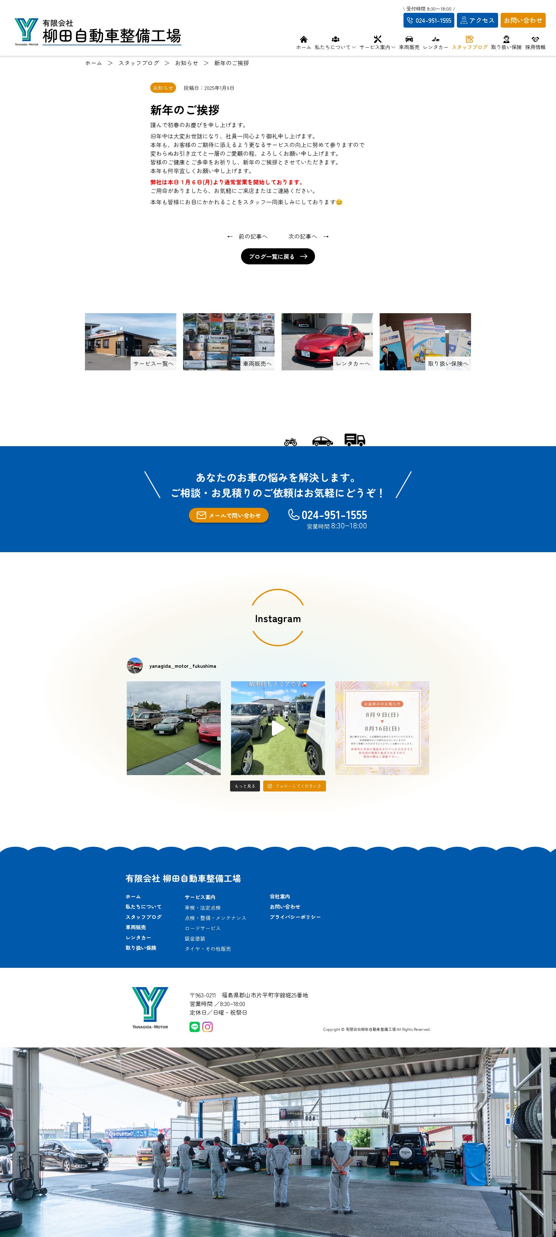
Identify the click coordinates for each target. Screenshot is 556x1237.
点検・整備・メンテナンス (215, 918)
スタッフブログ (143, 917)
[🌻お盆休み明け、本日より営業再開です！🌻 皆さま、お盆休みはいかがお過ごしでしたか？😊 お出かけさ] (174, 728)
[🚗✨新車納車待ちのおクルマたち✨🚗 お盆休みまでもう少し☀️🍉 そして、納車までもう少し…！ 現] (278, 728)
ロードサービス (203, 928)
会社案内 (280, 896)
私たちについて (143, 906)
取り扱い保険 (140, 947)
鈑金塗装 (195, 938)
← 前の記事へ (247, 236)
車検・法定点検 (203, 907)
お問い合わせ (285, 906)
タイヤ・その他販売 (208, 948)
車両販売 (135, 927)
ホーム (133, 896)
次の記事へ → (308, 236)
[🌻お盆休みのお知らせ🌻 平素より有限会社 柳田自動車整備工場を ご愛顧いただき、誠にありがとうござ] (382, 728)
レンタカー (138, 937)
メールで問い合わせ (235, 515)
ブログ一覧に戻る (272, 256)
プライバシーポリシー (295, 917)
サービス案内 (200, 897)
